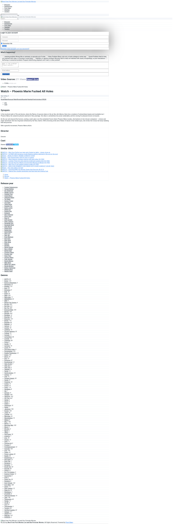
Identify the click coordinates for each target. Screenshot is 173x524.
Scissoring (7, 476)
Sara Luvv (7, 233)
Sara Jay (7, 235)
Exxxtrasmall (8, 362)
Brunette (24, 99)
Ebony (6, 357)
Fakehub (7, 10)
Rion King (7, 239)
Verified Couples (9, 510)
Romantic (7, 465)
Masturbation (8, 418)
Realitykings (8, 6)
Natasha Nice (8, 269)
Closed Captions (9, 331)
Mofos (6, 423)
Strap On (7, 490)
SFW (5, 477)
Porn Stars (7, 8)
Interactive (7, 405)
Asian (2, 99)
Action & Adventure (10, 283)
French (6, 385)
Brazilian (7, 317)
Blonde (6, 311)
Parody (6, 440)
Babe (6, 99)
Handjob (6, 394)
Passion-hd (8, 443)
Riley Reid (7, 240)
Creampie (7, 340)
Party (6, 441)
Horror (6, 402)
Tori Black (7, 199)
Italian (6, 407)
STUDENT (7, 494)
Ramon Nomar (8, 247)
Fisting (6, 384)
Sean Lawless (8, 221)
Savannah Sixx (8, 223)
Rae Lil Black (8, 249)
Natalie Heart (8, 271)
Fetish (6, 380)
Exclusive (7, 360)
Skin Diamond (8, 215)
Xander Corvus (9, 192)
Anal (5, 288)
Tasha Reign (8, 204)
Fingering (7, 382)
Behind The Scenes (10, 302)
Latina (6, 412)
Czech (6, 348)
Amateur (7, 286)
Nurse (6, 431)
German (6, 393)
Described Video (9, 349)
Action (6, 281)
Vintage (6, 512)
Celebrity (7, 330)
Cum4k (6, 344)
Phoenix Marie (8, 257)
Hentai (6, 400)
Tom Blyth (7, 203)
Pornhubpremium (9, 447)
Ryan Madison (8, 237)
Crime (6, 342)
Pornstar (7, 449)
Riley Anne (7, 242)
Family (6, 371)
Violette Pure (8, 194)
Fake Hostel (8, 364)
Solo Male (7, 485)
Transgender (8, 506)
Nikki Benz (7, 263)
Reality (6, 456)
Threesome (8, 499)
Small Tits (7, 479)
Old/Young (7, 434)
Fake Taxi (7, 367)
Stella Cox (7, 209)
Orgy (5, 438)
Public (6, 452)
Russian (6, 468)
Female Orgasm (9, 378)
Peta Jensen (8, 259)
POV (5, 450)
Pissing (6, 445)
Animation (7, 290)
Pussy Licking (8, 454)
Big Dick (7, 306)
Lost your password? (22, 49)
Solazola (7, 213)
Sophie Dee (8, 211)
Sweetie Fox (8, 206)
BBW (5, 301)
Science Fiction (9, 474)
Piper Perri (7, 256)
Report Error (32, 79)
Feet (5, 376)
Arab (5, 292)
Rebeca (6, 244)
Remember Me (7, 43)
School (6, 470)
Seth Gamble (8, 220)
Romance (7, 463)
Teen (5, 497)
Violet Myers (8, 196)
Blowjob (19, 99)
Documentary (8, 351)
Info (5, 103)
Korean (6, 411)
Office (6, 432)
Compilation (8, 337)
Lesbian (6, 414)
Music (6, 427)
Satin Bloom (8, 227)
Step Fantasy (8, 488)
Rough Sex (7, 467)
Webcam (7, 515)
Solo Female (8, 483)
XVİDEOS (7, 517)
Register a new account (8, 49)
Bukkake (7, 324)
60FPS (6, 279)
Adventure (7, 284)
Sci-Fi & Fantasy (9, 472)
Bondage (7, 315)
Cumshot (7, 346)
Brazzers (7, 5)
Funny (6, 387)
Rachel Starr (8, 251)
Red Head (7, 459)
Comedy (7, 335)
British (6, 320)
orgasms (7, 436)
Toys (5, 505)
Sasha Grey (7, 230)
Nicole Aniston (9, 266)
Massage (7, 416)
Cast (5, 104)
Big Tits (6, 308)
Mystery (7, 429)
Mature (6, 420)
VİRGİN (44, 99)
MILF (6, 422)
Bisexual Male (12, 99)
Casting (6, 328)
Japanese (7, 409)
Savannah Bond (9, 225)
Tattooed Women (9, 495)
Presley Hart (8, 254)
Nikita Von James (9, 264)
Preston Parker (9, 252)
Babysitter (7, 297)
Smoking (7, 481)
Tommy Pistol (8, 201)
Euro (5, 358)
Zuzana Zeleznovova (10, 187)
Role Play (7, 461)
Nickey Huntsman (9, 268)
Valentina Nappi (9, 197)
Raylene (6, 245)
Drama (6, 355)
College (6, 333)
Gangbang (7, 389)
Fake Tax (7, 366)
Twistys (6, 11)
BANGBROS (8, 299)
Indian (6, 403)
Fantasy (6, 375)
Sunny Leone (8, 208)
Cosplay (6, 339)
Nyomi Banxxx (8, 261)
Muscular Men (8, 425)
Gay (5, 391)
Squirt (6, 486)
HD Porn (7, 398)
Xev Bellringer (8, 191)
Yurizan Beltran (9, 189)
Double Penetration (10, 353)
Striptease (7, 492)
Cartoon (6, 326)
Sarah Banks (8, 232)
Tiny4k (6, 503)
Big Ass (6, 304)
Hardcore (7, 396)
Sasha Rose (8, 228)
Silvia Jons (7, 216)
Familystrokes (37, 99)
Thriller (6, 501)
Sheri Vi (6, 218)
